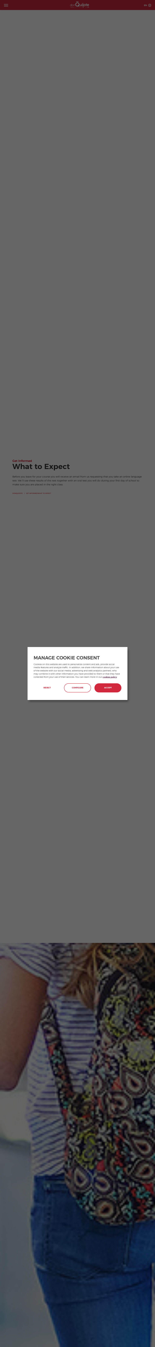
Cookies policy (110, 677)
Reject (47, 688)
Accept (108, 688)
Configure (77, 688)
